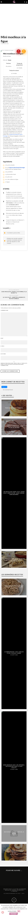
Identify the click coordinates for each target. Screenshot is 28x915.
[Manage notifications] (2, 912)
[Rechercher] (24, 2)
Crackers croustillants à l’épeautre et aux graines (14, 586)
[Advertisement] (14, 19)
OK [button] (18, 911)
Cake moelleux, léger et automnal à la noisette (14, 292)
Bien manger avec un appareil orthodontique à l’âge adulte (14, 766)
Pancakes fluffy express (14, 408)
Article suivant (14, 295)
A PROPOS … (15, 891)
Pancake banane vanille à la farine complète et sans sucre (14, 851)
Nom (2, 338)
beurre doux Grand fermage (17, 167)
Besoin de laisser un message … (15, 890)
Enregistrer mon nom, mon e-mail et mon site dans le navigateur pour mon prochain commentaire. (14, 364)
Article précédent (14, 289)
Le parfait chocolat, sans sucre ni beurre (14, 426)
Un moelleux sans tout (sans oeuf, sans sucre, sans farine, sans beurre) (14, 493)
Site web (3, 353)
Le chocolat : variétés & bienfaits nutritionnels (14, 298)
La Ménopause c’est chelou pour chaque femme (14, 652)
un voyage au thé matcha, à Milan (14, 832)
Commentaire (4, 310)
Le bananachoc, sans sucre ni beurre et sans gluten (14, 559)
